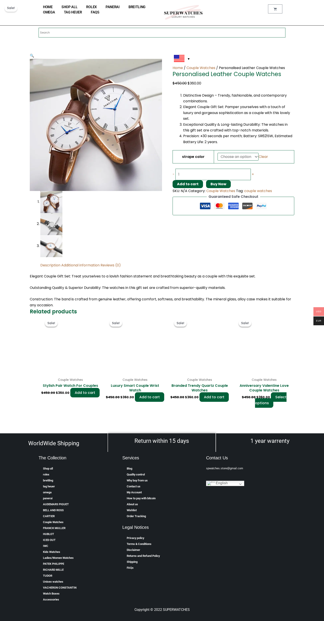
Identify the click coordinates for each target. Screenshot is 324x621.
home (48, 7)
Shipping (132, 561)
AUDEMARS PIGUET (56, 504)
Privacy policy (135, 538)
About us (132, 504)
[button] (32, 55)
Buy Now (218, 184)
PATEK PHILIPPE (53, 563)
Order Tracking (136, 516)
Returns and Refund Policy (143, 555)
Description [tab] (50, 265)
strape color (193, 156)
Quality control (136, 474)
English (221, 483)
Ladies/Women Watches (58, 557)
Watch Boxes (51, 593)
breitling (136, 7)
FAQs (95, 12)
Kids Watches (51, 552)
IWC (45, 546)
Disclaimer (133, 550)
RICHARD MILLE (53, 569)
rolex (91, 7)
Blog (129, 468)
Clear (263, 156)
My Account (134, 492)
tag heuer (73, 12)
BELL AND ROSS (53, 510)
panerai (113, 7)
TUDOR (47, 575)
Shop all (69, 7)
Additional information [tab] (80, 265)
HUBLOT (48, 534)
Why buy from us (137, 480)
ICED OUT (49, 540)
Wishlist (132, 510)
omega (49, 12)
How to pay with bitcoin (141, 498)
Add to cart (188, 184)
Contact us (133, 486)
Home (178, 67)
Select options (271, 400)
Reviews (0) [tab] (111, 265)
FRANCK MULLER (54, 528)
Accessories (51, 599)
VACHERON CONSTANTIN (59, 587)
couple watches (258, 190)
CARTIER (49, 516)
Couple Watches (200, 67)
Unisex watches (53, 581)
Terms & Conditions (139, 544)
